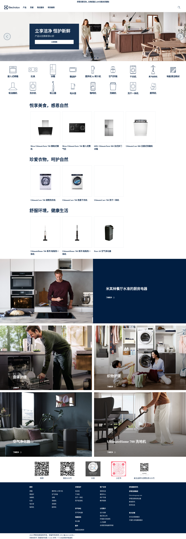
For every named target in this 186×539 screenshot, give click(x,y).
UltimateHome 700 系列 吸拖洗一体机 (45, 252)
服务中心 (103, 494)
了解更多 (109, 297)
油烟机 (31, 497)
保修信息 (103, 491)
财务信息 (132, 505)
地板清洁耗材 (79, 530)
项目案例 (51, 7)
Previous (7, 36)
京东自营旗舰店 (134, 517)
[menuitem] (24, 7)
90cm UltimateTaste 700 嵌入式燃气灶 (76, 147)
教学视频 (103, 500)
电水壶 (31, 504)
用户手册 (103, 497)
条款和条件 (33, 538)
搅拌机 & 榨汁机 (57, 491)
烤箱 (31, 491)
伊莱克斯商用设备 (135, 498)
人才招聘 (103, 522)
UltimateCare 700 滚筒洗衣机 (43, 200)
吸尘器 (77, 521)
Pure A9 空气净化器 (102, 251)
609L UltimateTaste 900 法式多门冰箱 (108, 147)
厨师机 (54, 507)
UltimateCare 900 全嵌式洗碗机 (139, 146)
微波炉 (31, 494)
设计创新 (103, 512)
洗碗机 (54, 500)
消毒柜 (54, 504)
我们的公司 (103, 516)
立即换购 (54, 42)
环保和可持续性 (105, 519)
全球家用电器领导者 (106, 525)
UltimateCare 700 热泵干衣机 (74, 200)
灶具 (31, 500)
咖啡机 (31, 507)
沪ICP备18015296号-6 (67, 535)
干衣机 (77, 494)
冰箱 (53, 497)
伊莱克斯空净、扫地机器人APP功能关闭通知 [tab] (93, 2)
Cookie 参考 (52, 538)
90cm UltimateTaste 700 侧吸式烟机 (45, 147)
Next (180, 36)
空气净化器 (79, 512)
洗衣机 (77, 491)
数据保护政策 (42, 538)
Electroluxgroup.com (135, 495)
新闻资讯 (132, 502)
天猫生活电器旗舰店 (136, 520)
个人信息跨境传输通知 (64, 538)
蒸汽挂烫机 (79, 500)
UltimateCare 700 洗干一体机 (106, 200)
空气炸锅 (55, 494)
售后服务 (40, 7)
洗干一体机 (79, 497)
